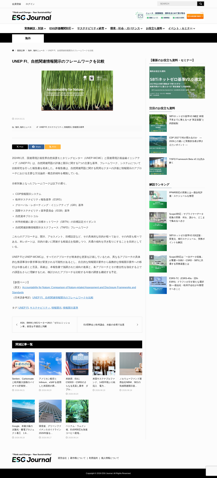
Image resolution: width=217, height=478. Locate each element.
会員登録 (16, 4)
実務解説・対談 (33, 28)
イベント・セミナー (180, 28)
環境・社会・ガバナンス (125, 28)
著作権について (78, 458)
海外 (28, 38)
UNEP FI (43, 127)
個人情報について (110, 458)
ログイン (30, 4)
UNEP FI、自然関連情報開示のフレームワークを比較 (62, 297)
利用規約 (93, 458)
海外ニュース (25, 127)
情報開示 (68, 127)
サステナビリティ (55, 127)
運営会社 (62, 458)
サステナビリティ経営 (90, 28)
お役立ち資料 (154, 28)
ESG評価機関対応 (60, 28)
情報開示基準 (78, 127)
